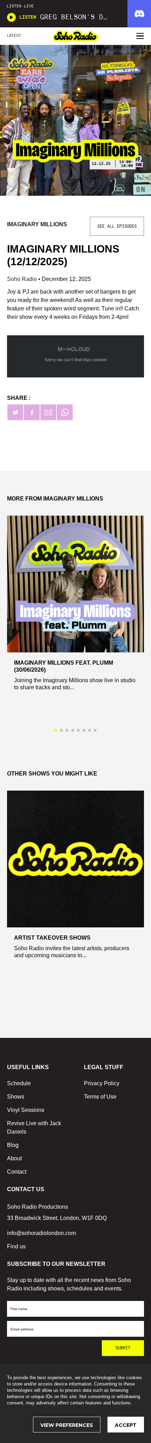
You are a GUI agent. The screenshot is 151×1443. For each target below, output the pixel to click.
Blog (13, 1145)
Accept (126, 1425)
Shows (15, 1097)
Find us (16, 1246)
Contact (16, 1172)
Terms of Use (100, 1097)
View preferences (66, 1425)
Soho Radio (22, 279)
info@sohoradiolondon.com (41, 1233)
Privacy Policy (101, 1083)
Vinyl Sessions (25, 1110)
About (14, 1158)
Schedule (19, 1083)
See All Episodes (117, 226)
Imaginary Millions (37, 224)
